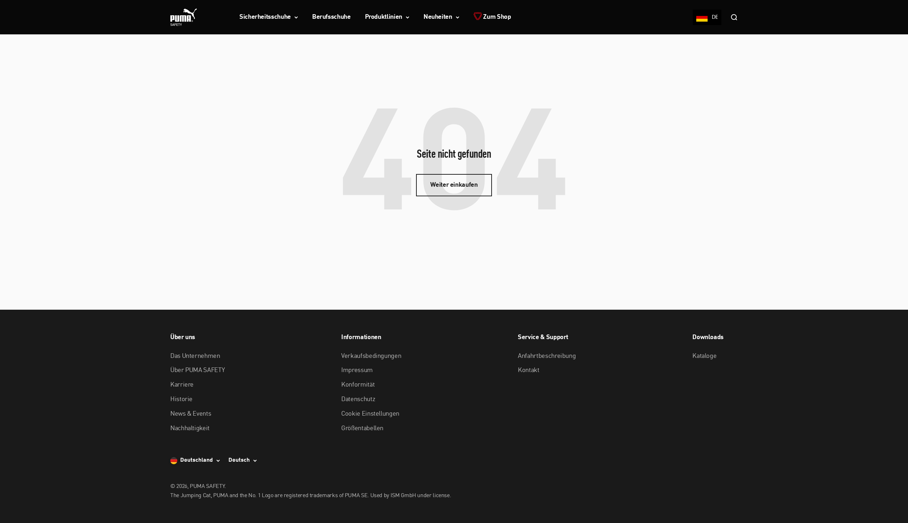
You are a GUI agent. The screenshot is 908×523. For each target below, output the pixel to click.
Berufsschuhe (331, 17)
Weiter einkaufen (453, 185)
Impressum (357, 370)
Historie (181, 399)
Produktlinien (383, 17)
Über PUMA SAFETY (197, 370)
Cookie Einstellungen (370, 414)
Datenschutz (358, 399)
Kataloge (704, 356)
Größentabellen (362, 428)
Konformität (358, 385)
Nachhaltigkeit (190, 428)
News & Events (190, 414)
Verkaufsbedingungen (371, 356)
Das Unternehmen (195, 356)
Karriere (182, 385)
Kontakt (528, 370)
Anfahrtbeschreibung (547, 356)
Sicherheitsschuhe (265, 17)
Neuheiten (437, 17)
